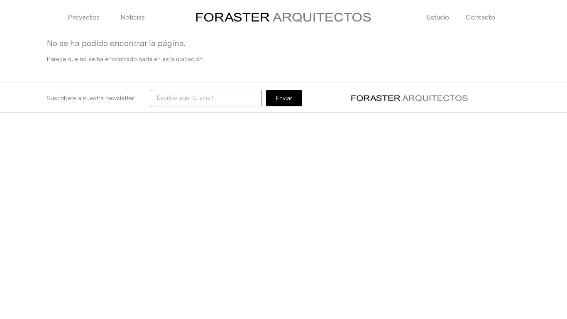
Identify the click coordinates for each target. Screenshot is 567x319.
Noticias (132, 17)
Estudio (438, 17)
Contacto (480, 17)
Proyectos (84, 17)
